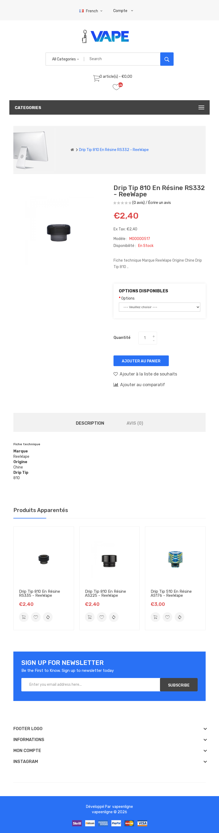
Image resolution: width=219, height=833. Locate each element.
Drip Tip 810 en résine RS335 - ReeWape (39, 593)
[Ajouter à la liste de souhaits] (36, 617)
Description (90, 423)
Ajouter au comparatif (142, 384)
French (92, 11)
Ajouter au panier (141, 361)
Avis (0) (135, 423)
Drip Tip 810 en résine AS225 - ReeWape (105, 593)
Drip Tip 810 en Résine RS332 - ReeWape (114, 150)
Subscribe (179, 685)
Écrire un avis (159, 202)
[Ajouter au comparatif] (48, 617)
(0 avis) (138, 202)
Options (128, 298)
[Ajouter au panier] (24, 617)
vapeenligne (122, 806)
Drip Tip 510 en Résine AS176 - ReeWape (171, 593)
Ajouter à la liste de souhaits (148, 374)
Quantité (122, 337)
